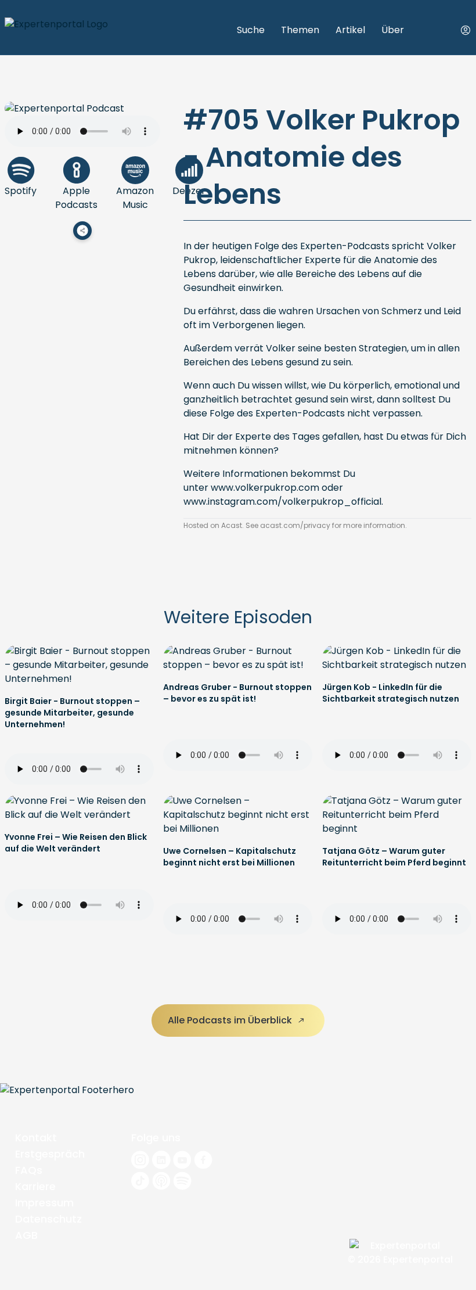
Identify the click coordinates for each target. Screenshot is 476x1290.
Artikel (350, 30)
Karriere (35, 1186)
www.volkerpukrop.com (265, 487)
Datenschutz (48, 1219)
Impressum (44, 1202)
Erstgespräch (50, 1154)
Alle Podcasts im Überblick (231, 1020)
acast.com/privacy (295, 525)
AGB (26, 1235)
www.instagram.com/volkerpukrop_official (282, 501)
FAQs (28, 1170)
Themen (300, 30)
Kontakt (36, 1137)
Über (392, 30)
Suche (251, 30)
